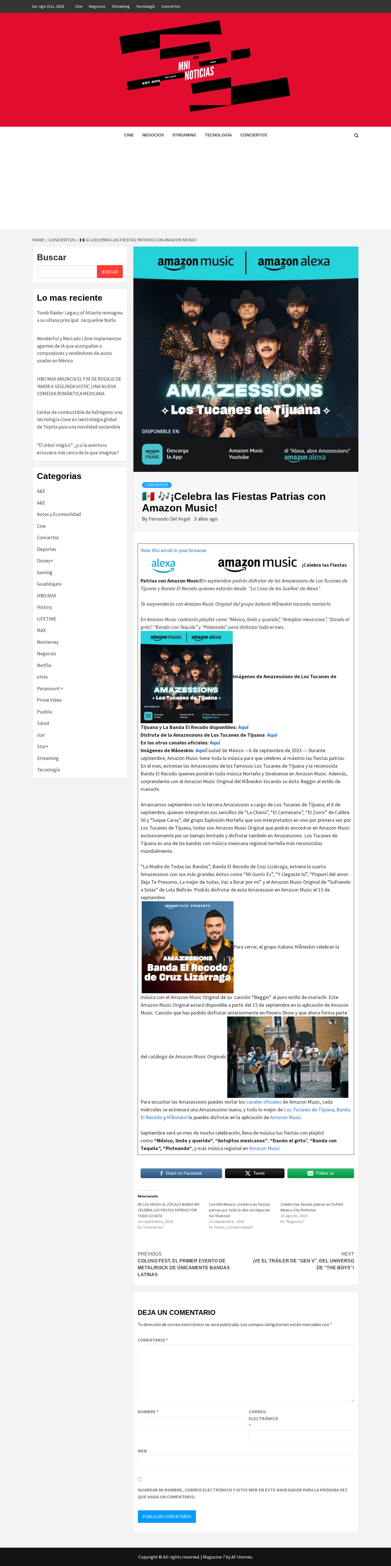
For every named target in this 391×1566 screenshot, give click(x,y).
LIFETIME (46, 619)
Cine (78, 6)
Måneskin (177, 1117)
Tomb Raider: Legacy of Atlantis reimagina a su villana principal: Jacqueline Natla (80, 316)
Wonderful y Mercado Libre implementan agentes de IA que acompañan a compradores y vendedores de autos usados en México (79, 349)
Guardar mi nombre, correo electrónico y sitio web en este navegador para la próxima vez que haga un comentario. (242, 1493)
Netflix (44, 665)
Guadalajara (49, 584)
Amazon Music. (286, 1117)
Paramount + (50, 688)
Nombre (148, 1411)
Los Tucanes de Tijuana (309, 1109)
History (44, 607)
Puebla (44, 712)
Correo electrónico (263, 1418)
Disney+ (45, 561)
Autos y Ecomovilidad (59, 514)
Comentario (153, 1340)
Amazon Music (264, 1148)
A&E (41, 491)
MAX (41, 630)
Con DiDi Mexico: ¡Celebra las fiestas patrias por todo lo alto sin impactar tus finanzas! (239, 1210)
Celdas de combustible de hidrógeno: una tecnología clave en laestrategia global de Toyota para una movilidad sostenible (79, 419)
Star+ (42, 746)
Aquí (242, 727)
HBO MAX (46, 596)
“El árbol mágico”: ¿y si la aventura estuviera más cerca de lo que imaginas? (78, 449)
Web (142, 1451)
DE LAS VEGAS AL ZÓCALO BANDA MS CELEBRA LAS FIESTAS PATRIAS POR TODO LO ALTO (169, 1210)
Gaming (44, 572)
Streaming (121, 6)
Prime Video (49, 700)
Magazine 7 (214, 1557)
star (41, 735)
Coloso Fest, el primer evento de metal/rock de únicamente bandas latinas (184, 1264)
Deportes (46, 549)
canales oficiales (263, 1101)
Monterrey (48, 642)
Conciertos (170, 6)
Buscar (51, 257)
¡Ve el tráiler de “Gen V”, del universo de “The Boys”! (303, 1261)
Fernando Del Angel (170, 518)
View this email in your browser (174, 550)
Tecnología (145, 6)
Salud (43, 723)
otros (42, 677)
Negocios (97, 6)
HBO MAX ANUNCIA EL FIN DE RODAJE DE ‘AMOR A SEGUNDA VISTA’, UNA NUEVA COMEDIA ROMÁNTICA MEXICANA (79, 386)
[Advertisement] (195, 186)
